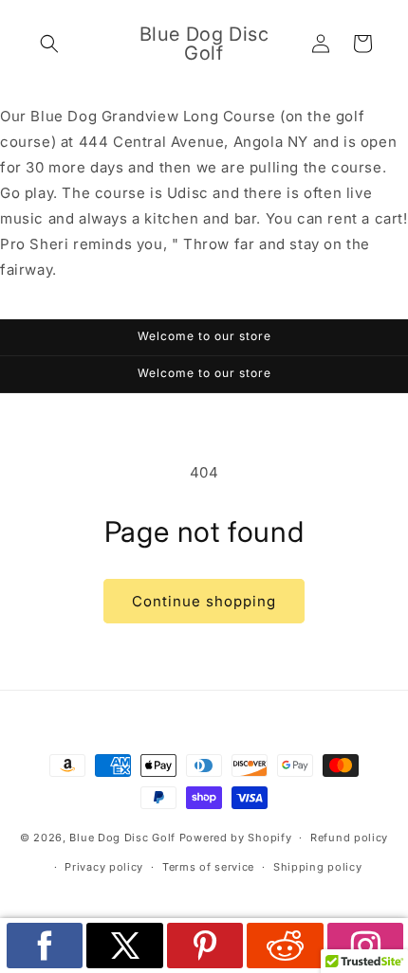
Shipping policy (317, 867)
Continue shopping (204, 601)
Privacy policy (104, 867)
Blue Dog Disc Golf (122, 837)
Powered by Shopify (235, 837)
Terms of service (208, 867)
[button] (49, 43)
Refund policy (349, 837)
